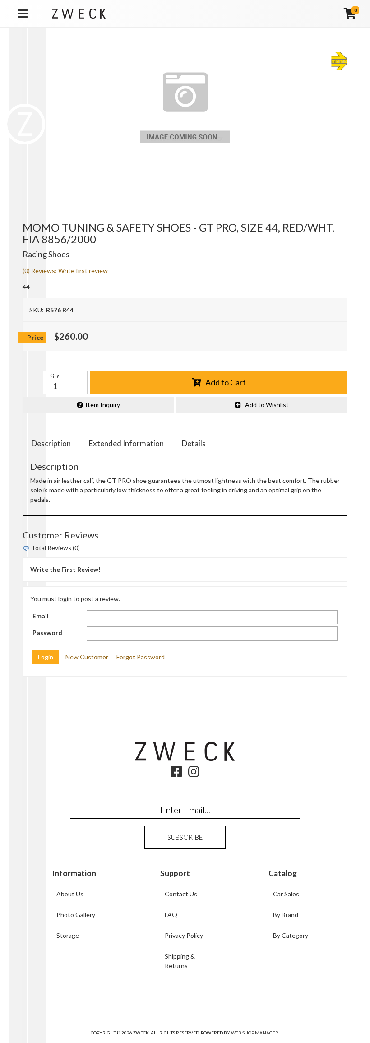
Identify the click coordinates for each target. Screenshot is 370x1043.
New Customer (86, 657)
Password (47, 632)
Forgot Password (140, 657)
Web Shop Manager (254, 1032)
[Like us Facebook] (176, 774)
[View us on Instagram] (193, 774)
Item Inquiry (102, 404)
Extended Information (126, 443)
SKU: (36, 310)
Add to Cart (225, 382)
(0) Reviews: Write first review (65, 270)
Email (40, 616)
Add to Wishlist (267, 404)
